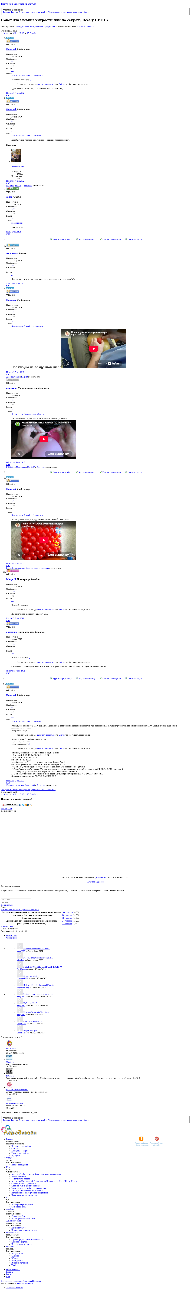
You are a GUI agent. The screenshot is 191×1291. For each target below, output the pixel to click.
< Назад (4, 33)
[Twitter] (23, 805)
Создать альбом (18, 1216)
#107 (8, 566)
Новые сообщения (19, 1165)
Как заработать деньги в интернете (26, 1190)
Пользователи (7, 926)
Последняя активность (21, 1244)
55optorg (10, 1062)
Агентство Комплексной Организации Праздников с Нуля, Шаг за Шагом (44, 1181)
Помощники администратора (24, 1230)
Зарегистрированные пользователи (27, 1239)
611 (12, 61)
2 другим (41, 785)
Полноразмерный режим (22, 1204)
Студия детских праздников (23, 1183)
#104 (8, 286)
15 (28, 33)
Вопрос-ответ (17, 1253)
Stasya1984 (30, 785)
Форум (9, 1158)
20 (12, 265)
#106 (8, 464)
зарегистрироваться (45, 84)
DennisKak (21, 1024)
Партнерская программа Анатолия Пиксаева (21, 1281)
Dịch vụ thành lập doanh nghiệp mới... (39, 985)
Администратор (18, 1228)
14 (12, 653)
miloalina (20, 960)
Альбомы (10, 1209)
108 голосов (67, 912)
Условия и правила (14, 1288)
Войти (62, 84)
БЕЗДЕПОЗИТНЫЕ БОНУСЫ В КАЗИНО (42, 967)
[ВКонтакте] (20, 805)
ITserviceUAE (23, 978)
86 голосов (67, 915)
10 (15, 33)
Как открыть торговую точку (24, 1195)
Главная (9, 1139)
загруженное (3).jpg (17, 166)
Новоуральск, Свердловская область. (27, 414)
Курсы (9, 1167)
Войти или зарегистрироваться (18, 3)
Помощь (10, 1246)
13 (23, 33)
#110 (8, 783)
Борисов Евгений (25, 1283)
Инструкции (17, 1260)
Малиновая (21, 467)
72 (12, 400)
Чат (7, 1197)
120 (13, 591)
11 (18, 33)
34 (12, 71)
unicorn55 (28, 185)
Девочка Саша (12, 377)
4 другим (41, 467)
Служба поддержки (95, 882)
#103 (8, 234)
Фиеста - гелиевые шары (17, 1089)
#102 (8, 183)
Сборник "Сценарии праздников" (26, 1186)
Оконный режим (18, 1207)
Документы (100, 877)
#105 (8, 374)
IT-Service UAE (30, 976)
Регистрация (6, 808)
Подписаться (6, 905)
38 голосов (67, 918)
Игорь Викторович (14, 1103)
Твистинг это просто (20, 1179)
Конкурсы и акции (19, 1151)
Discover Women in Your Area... (36, 949)
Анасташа (10, 283)
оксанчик (45, 568)
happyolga (20, 785)
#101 (8, 95)
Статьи (14, 1148)
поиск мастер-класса (32, 1021)
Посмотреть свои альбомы (23, 1218)
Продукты (16, 1155)
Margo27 (10, 185)
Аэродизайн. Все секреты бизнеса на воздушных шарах (36, 1174)
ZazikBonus (22, 969)
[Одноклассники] (25, 805)
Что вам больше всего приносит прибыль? (20, 909)
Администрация (13, 1221)
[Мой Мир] (28, 805)
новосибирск (17, 223)
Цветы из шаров (134, 239)
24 (12, 601)
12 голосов (67, 924)
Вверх (9, 1274)
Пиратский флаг (30, 1030)
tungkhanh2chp (23, 987)
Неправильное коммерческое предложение (30, 1193)
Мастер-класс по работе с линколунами (28, 1188)
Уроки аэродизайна (20, 1153)
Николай (81, 26)
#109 (8, 673)
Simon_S (10, 1076)
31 (12, 218)
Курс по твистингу (86, 239)
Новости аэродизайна (21, 1146)
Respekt (18, 185)
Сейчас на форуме (19, 1242)
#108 (8, 620)
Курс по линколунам (111, 239)
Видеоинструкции (19, 1263)
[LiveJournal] (31, 805)
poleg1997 (21, 951)
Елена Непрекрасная (15, 568)
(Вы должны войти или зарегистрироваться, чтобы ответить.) (28, 789)
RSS (8, 1276)
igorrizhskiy (11, 1048)
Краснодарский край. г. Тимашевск (27, 75)
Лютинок (10, 785)
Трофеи (14, 1265)
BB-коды (15, 1258)
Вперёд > (34, 33)
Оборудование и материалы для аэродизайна (35, 26)
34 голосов (67, 921)
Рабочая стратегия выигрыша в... (38, 958)
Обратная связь (13, 1269)
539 (13, 209)
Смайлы (15, 1256)
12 (20, 33)
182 (13, 644)
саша (8, 232)
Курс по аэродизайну (62, 239)
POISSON (10, 467)
